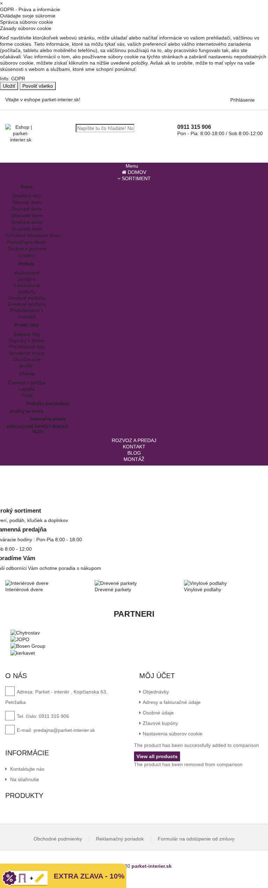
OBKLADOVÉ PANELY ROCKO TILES (37, 429)
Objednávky (156, 692)
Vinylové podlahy (26, 298)
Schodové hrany (27, 353)
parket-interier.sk (152, 866)
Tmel (26, 395)
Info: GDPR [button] (12, 78)
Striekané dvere (27, 222)
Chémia (27, 374)
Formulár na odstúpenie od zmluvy (196, 839)
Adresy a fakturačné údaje (172, 702)
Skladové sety (26, 195)
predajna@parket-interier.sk (64, 730)
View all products (157, 756)
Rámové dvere (27, 202)
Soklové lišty (26, 334)
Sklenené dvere (27, 215)
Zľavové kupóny (160, 723)
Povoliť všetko (37, 86)
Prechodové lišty (27, 347)
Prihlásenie (242, 100)
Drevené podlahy (27, 304)
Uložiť (9, 86)
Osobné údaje (158, 712)
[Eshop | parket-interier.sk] (20, 133)
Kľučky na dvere (26, 411)
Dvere (27, 186)
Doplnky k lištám (27, 340)
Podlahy (27, 264)
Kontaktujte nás (26, 769)
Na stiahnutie (24, 779)
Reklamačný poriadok (120, 839)
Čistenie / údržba (26, 383)
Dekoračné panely (48, 419)
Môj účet (157, 676)
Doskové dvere (27, 209)
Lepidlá (27, 389)
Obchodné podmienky (58, 839)
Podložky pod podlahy (48, 403)
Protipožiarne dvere (27, 242)
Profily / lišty (27, 325)
